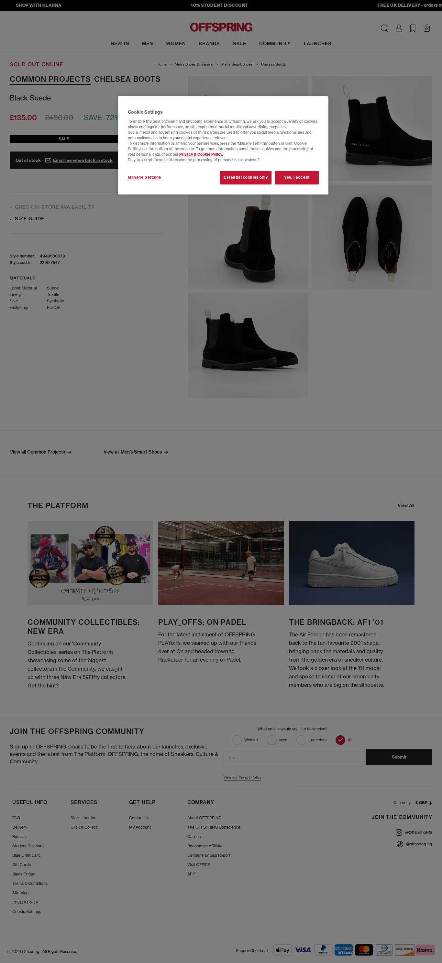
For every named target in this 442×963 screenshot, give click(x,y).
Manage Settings (144, 177)
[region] (223, 145)
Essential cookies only (246, 177)
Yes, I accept (296, 177)
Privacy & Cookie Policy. (201, 154)
